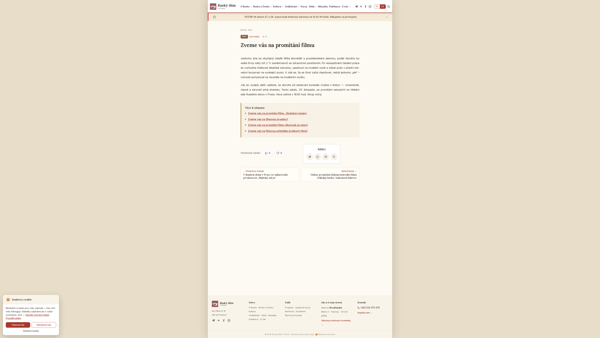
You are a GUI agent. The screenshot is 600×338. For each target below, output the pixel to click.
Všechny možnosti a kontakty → (336, 322)
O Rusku (245, 6)
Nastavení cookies (325, 334)
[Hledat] (388, 6)
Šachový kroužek (293, 315)
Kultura (277, 6)
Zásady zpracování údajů (302, 334)
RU (377, 6)
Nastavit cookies (31, 330)
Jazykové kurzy (302, 307)
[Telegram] (356, 6)
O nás (345, 6)
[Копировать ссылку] (334, 157)
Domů (243, 30)
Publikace (334, 6)
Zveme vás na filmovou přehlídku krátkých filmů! (278, 131)
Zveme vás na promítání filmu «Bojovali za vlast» (278, 125)
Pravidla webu (13, 318)
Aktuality (323, 6)
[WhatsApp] (317, 157)
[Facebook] (365, 6)
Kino (250, 30)
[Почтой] (325, 157)
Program (289, 307)
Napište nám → (365, 312)
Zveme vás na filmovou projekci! (268, 119)
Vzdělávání (291, 6)
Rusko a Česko (261, 6)
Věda (312, 6)
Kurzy (304, 6)
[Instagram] (370, 6)
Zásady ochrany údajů (37, 315)
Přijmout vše (18, 325)
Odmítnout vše (44, 325)
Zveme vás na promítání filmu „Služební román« (277, 113)
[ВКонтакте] (360, 6)
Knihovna (289, 311)
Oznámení (301, 311)
